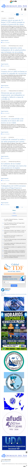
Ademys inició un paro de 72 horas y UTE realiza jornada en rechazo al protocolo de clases (13, 22)
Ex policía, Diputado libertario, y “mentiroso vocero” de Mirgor (13, 220)
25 (14, 14)
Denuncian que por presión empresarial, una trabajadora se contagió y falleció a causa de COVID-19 (12, 96)
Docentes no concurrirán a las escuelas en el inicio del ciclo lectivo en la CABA (12, 121)
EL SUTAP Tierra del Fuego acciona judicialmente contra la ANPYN (15, 240)
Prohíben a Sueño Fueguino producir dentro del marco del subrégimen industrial (14, 256)
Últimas (14, 210)
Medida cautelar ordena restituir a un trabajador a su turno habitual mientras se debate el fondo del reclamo (14, 252)
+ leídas (14, 213)
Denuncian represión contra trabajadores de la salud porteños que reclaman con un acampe (13, 50)
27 (19, 14)
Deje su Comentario (6, 42)
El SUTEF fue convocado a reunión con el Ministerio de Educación (13, 236)
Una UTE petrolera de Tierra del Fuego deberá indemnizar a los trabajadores (14, 224)
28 (22, 14)
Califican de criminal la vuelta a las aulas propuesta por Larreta (13, 140)
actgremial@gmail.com (6, 461)
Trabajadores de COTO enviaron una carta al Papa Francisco (13, 187)
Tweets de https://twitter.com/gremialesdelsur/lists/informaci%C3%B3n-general (14, 294)
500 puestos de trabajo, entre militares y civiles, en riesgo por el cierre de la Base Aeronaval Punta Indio (15, 232)
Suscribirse (14, 285)
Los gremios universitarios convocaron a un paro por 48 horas (14, 227)
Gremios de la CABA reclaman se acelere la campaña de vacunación (14, 72)
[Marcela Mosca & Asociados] (25, 465)
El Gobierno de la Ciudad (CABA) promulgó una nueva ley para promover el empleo (13, 166)
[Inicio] (14, 6)
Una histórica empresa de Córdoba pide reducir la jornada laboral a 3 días (14, 244)
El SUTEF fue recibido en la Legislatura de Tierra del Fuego (15, 247)
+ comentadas (14, 215)
